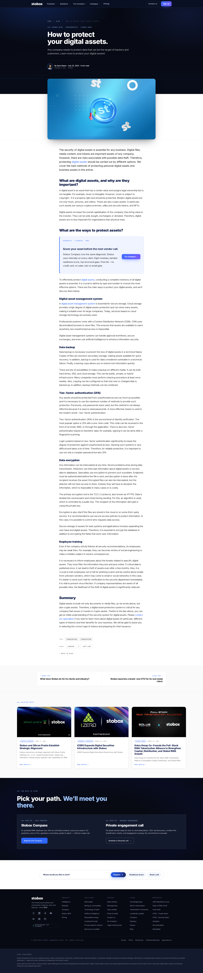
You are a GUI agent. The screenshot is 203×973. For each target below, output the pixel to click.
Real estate (88, 902)
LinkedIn (70, 646)
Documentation (158, 925)
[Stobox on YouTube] (51, 913)
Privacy (123, 940)
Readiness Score (136, 875)
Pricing (106, 4)
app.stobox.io (167, 940)
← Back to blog (66, 653)
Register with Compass (33, 841)
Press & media (112, 913)
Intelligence (66, 902)
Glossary (133, 921)
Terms (131, 940)
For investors (78, 4)
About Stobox (112, 902)
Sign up (166, 4)
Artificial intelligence (91, 913)
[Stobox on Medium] (33, 919)
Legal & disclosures (114, 925)
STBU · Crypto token (160, 913)
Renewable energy (91, 917)
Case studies (112, 909)
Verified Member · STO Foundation (42, 925)
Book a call (154, 875)
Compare (133, 917)
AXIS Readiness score (161, 902)
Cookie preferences (153, 940)
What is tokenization (137, 906)
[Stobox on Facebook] (39, 919)
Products (51, 4)
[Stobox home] (37, 3)
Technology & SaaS (91, 909)
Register (116, 875)
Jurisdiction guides (137, 913)
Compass (65, 909)
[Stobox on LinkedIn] (39, 913)
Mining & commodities (92, 906)
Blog (58, 21)
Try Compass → (131, 256)
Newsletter (157, 929)
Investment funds (91, 921)
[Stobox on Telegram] (45, 913)
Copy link (87, 646)
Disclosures (139, 940)
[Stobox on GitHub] (45, 919)
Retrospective (112, 906)
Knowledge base (136, 902)
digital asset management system (78, 303)
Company (94, 4)
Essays (132, 925)
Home (49, 21)
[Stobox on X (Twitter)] (33, 913)
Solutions (64, 4)
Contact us (152, 4)
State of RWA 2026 (160, 906)
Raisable (65, 906)
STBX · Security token (161, 917)
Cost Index (157, 909)
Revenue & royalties (92, 929)
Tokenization (72, 639)
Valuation (156, 921)
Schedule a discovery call (119, 841)
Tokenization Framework (139, 909)
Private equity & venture (93, 925)
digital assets (79, 161)
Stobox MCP (66, 913)
